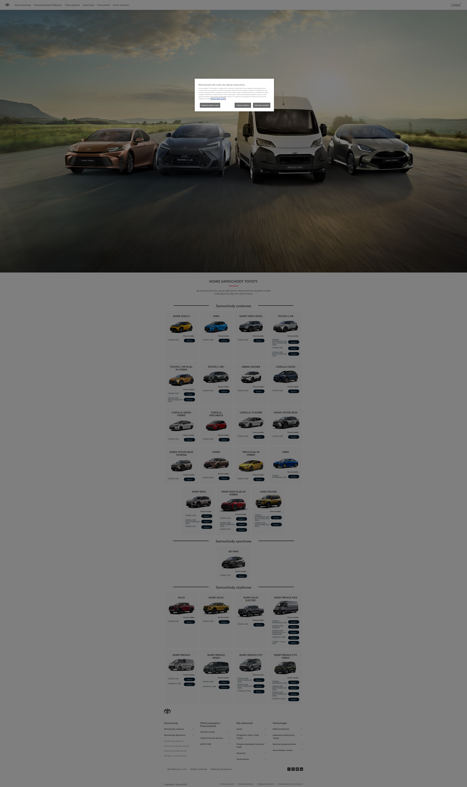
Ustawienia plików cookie (210, 105)
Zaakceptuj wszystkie (261, 105)
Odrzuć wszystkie (243, 105)
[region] (234, 95)
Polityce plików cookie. (218, 99)
